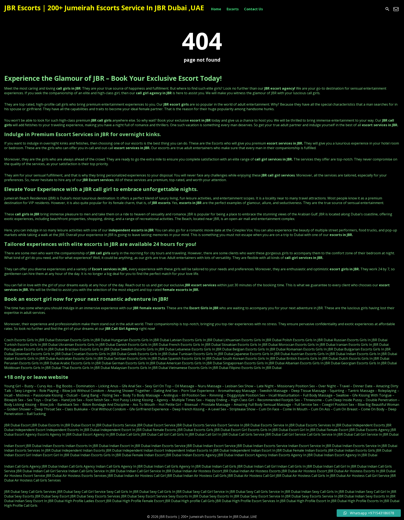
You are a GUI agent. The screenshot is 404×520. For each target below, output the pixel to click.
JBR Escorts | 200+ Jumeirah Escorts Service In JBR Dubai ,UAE (104, 7)
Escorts (233, 9)
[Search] (387, 9)
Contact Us (253, 9)
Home (216, 9)
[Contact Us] (396, 9)
